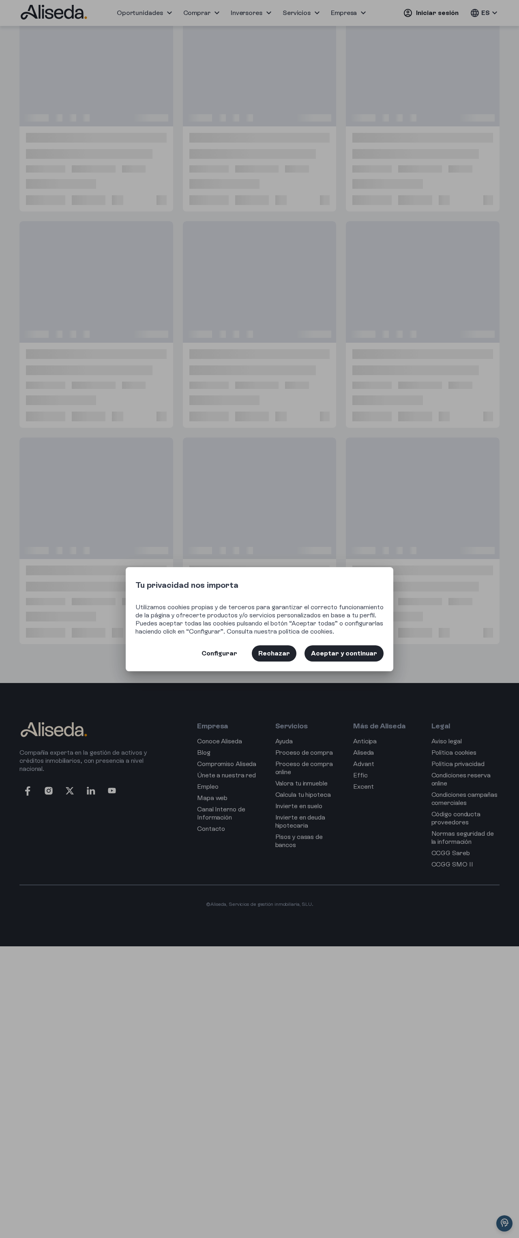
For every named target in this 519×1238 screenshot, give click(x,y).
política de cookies (305, 631)
